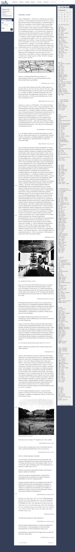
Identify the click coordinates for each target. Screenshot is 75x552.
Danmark (14, 2)
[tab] (58, 7)
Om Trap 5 (46, 2)
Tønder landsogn (23, 542)
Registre (33, 2)
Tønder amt (4, 14)
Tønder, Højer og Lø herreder (6, 12)
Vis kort (39, 2)
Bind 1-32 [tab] (4, 20)
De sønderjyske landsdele (7, 15)
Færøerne (21, 2)
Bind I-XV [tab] (9, 20)
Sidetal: (3, 28)
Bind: (3, 22)
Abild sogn (50, 542)
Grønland (27, 2)
